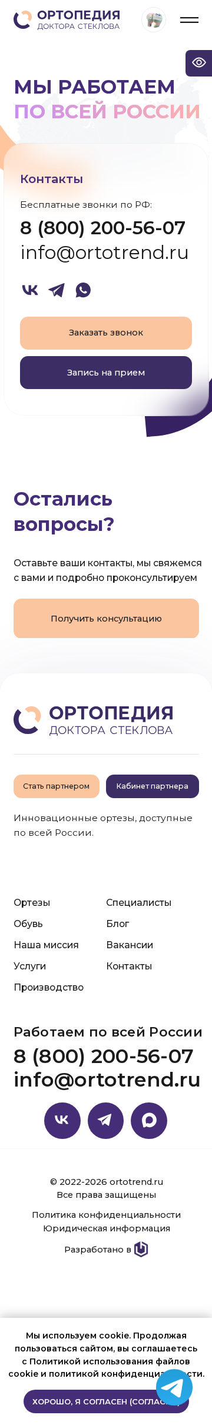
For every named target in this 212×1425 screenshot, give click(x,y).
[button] (106, 372)
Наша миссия (46, 945)
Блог (117, 923)
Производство (49, 987)
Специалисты (138, 902)
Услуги (30, 966)
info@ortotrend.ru (104, 252)
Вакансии (129, 945)
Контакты (129, 966)
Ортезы (32, 902)
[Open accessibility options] (199, 63)
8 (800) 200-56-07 (103, 228)
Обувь (28, 923)
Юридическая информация (106, 1228)
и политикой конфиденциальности (122, 1373)
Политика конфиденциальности (106, 1215)
